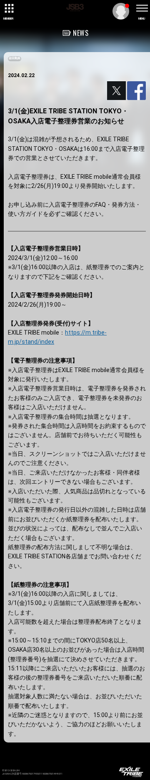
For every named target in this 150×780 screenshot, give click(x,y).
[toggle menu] (141, 8)
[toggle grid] (8, 8)
